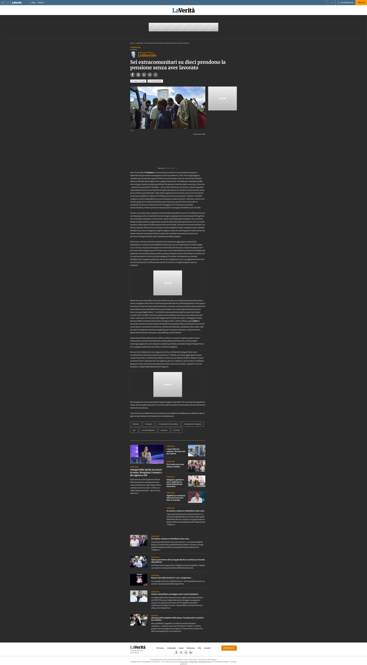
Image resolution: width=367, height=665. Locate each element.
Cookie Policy (193, 662)
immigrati (148, 424)
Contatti (207, 648)
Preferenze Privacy (205, 662)
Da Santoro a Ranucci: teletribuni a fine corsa (185, 511)
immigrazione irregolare (192, 424)
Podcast (41, 3)
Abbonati (361, 2)
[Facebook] (176, 652)
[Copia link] (155, 74)
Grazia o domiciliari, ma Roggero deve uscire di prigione (174, 594)
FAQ (199, 648)
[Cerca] (8, 2)
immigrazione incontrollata (168, 424)
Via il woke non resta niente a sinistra (175, 465)
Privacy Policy (183, 662)
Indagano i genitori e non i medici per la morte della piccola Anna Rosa (175, 483)
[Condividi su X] (138, 74)
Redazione (191, 648)
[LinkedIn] (190, 652)
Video (33, 3)
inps (134, 430)
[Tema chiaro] (329, 2)
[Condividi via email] (149, 74)
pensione (164, 430)
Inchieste (154, 615)
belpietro (136, 424)
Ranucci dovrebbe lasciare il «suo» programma (171, 578)
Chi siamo (160, 648)
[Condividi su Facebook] (132, 74)
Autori (181, 648)
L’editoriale (171, 648)
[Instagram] (186, 652)
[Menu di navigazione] (2, 2)
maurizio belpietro (148, 430)
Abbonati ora (229, 648)
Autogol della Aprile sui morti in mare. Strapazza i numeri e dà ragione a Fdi (146, 472)
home (132, 43)
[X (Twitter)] (181, 652)
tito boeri (176, 430)
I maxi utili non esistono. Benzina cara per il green (175, 451)
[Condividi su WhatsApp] (144, 74)
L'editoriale (139, 43)
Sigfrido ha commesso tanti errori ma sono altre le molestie (175, 497)
